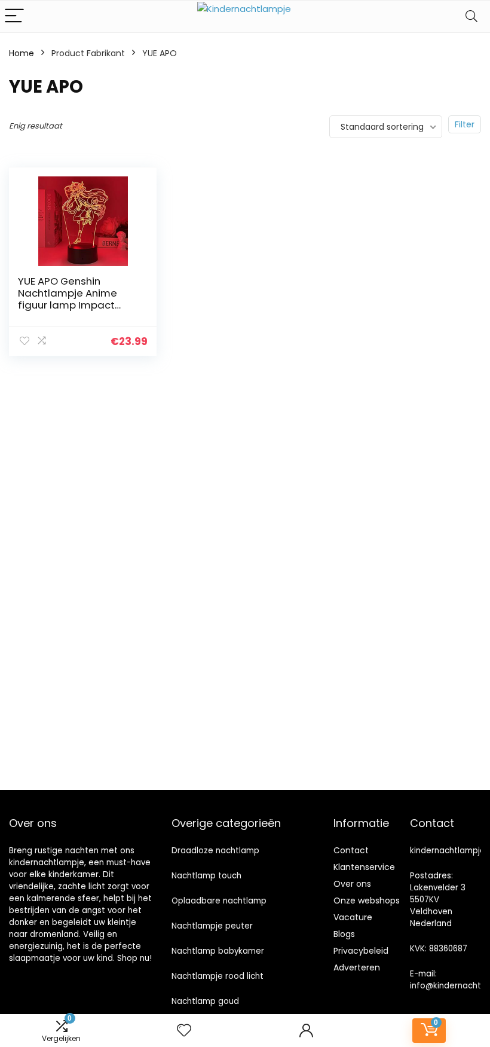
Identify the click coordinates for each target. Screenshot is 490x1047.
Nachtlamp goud (205, 1001)
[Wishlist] (184, 1030)
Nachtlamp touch (206, 875)
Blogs (344, 934)
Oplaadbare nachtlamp (219, 900)
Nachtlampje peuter (212, 926)
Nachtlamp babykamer (218, 951)
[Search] (471, 16)
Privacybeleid (360, 951)
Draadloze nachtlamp (215, 850)
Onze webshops (366, 900)
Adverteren (356, 967)
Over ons (352, 884)
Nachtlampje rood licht (218, 976)
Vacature (352, 917)
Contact (351, 850)
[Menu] (14, 16)
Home (21, 53)
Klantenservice (364, 867)
